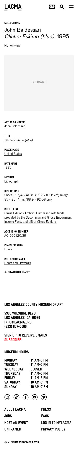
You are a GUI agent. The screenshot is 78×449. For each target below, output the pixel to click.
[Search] (62, 7)
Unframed (12, 430)
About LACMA (15, 410)
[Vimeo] (44, 397)
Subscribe (12, 340)
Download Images (19, 272)
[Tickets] (52, 7)
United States (13, 154)
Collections (12, 23)
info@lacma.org (17, 323)
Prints (8, 249)
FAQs (45, 417)
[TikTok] (16, 397)
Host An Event (16, 423)
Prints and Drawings (17, 263)
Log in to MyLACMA (56, 423)
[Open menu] (71, 7)
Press (46, 410)
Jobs (8, 417)
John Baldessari (14, 126)
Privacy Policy (53, 430)
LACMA (13, 7)
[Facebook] (26, 397)
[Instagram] (7, 397)
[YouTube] (35, 397)
